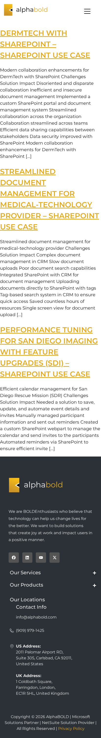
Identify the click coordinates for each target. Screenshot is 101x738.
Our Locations (27, 600)
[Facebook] (14, 557)
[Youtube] (41, 557)
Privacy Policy (71, 728)
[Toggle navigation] (50, 11)
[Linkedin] (27, 557)
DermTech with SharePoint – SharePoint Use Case (45, 44)
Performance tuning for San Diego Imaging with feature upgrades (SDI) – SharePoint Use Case (49, 352)
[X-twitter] (55, 557)
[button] (95, 573)
